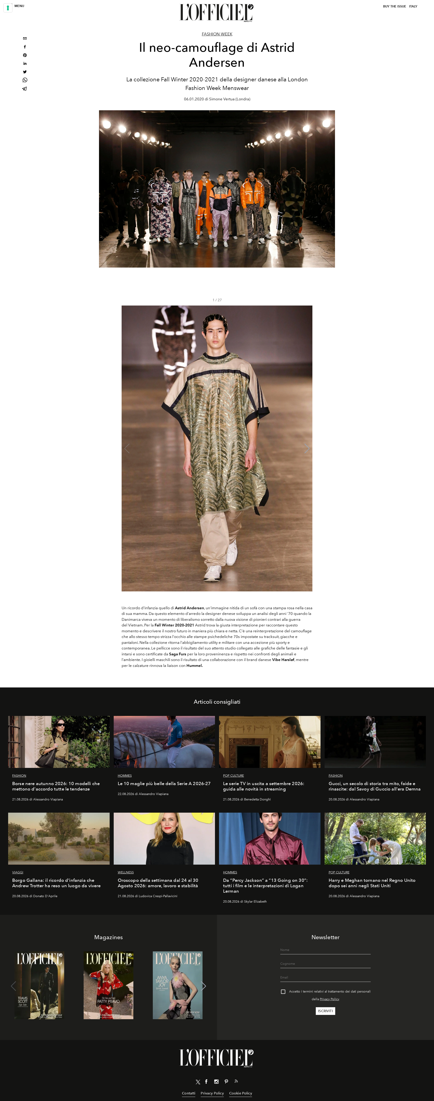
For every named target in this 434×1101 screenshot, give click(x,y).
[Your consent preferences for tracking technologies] (8, 8)
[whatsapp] (24, 81)
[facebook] (24, 47)
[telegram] (24, 89)
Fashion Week (217, 34)
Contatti (188, 1093)
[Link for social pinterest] (226, 1082)
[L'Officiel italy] (217, 13)
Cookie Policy (240, 1093)
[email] (24, 39)
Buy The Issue (394, 6)
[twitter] (24, 72)
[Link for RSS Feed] (236, 1082)
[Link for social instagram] (216, 1082)
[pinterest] (24, 56)
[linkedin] (24, 64)
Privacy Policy (329, 999)
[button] (307, 449)
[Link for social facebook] (206, 1082)
